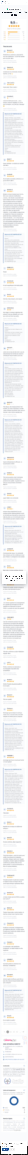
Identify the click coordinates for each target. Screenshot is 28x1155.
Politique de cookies (7, 1151)
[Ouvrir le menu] (26, 2)
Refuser (12, 1149)
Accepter (5, 1149)
